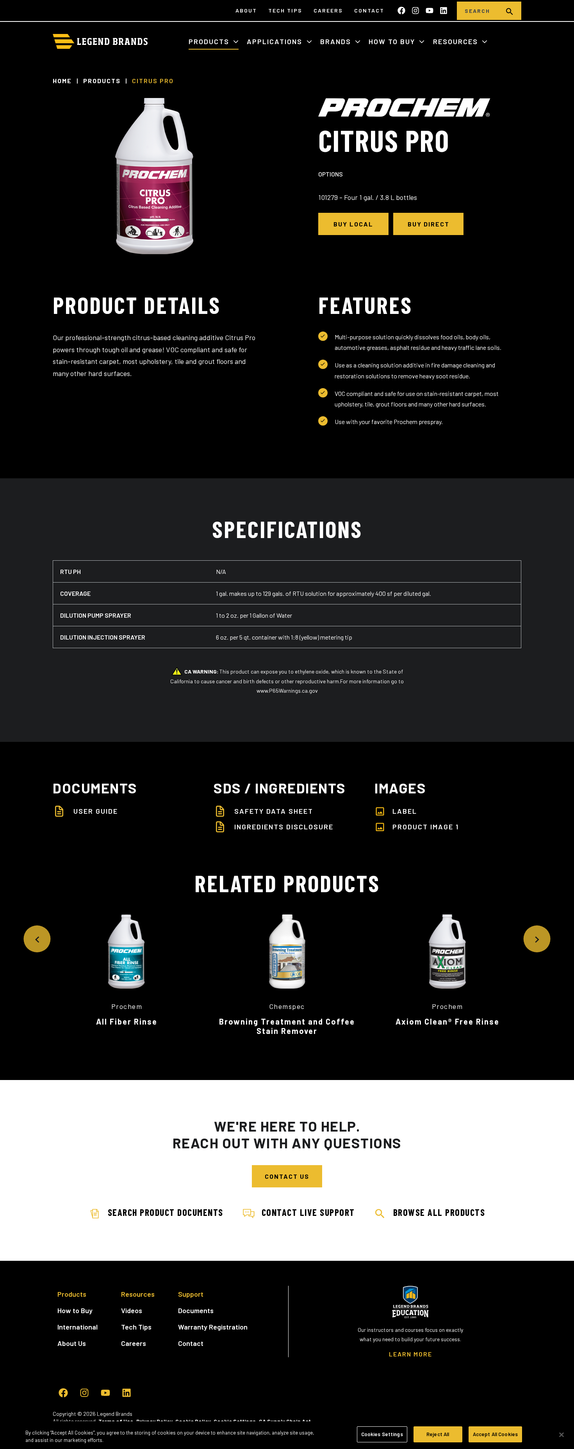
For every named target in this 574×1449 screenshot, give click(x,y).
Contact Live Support (308, 1212)
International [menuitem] (77, 1326)
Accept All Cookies (495, 1434)
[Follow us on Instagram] (415, 10)
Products (210, 41)
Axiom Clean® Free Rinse (447, 1021)
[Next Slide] (536, 938)
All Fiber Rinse (126, 1021)
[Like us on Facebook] (401, 10)
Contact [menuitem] (369, 10)
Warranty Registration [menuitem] (213, 1326)
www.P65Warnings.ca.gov (287, 690)
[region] (287, 1435)
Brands (336, 41)
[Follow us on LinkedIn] (444, 10)
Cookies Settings (382, 1434)
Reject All (437, 1434)
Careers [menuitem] (328, 10)
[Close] (561, 1434)
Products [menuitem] (71, 1294)
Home (62, 81)
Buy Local (353, 224)
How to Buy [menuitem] (75, 1310)
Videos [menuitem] (131, 1310)
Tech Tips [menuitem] (285, 10)
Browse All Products (439, 1212)
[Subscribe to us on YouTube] (429, 10)
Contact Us (287, 1176)
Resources (456, 41)
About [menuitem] (246, 10)
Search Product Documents (165, 1212)
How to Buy (393, 41)
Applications (276, 41)
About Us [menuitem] (71, 1343)
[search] (509, 11)
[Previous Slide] (36, 938)
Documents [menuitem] (196, 1310)
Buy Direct (428, 224)
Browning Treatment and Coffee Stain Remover (287, 1026)
